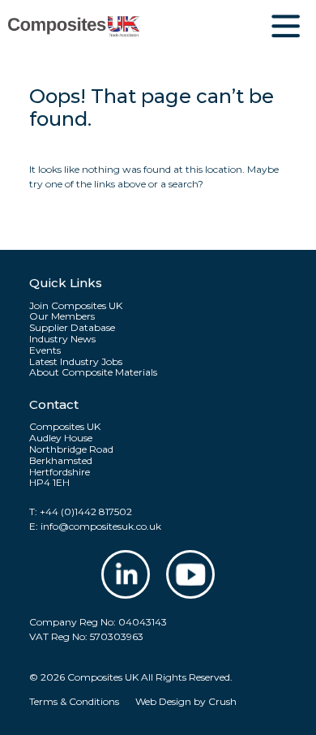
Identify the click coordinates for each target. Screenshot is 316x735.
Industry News (62, 339)
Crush (222, 701)
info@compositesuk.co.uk (101, 526)
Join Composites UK (75, 306)
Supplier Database (72, 327)
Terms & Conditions (74, 701)
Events (45, 350)
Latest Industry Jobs (75, 362)
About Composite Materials (93, 372)
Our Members (62, 316)
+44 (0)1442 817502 (86, 511)
